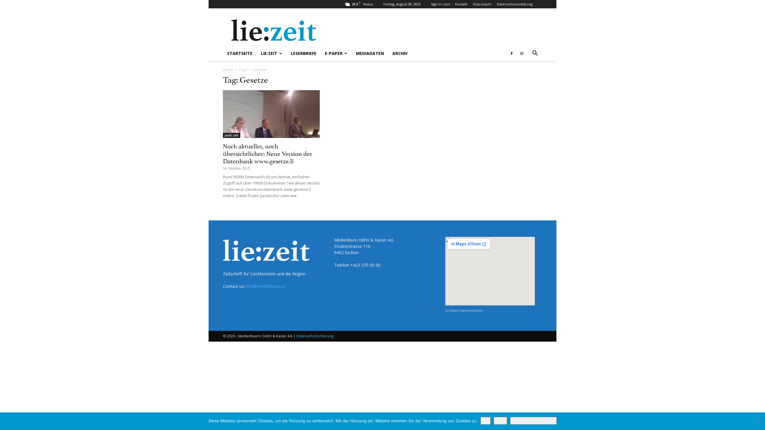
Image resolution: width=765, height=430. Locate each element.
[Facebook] (511, 53)
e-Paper (333, 53)
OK (485, 420)
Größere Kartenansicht (464, 310)
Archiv (400, 53)
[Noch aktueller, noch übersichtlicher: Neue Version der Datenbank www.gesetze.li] (271, 114)
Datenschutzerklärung (515, 4)
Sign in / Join (440, 4)
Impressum (482, 4)
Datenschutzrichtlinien (533, 420)
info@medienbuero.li (266, 286)
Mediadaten (370, 53)
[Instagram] (521, 53)
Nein (500, 420)
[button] (535, 54)
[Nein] (758, 421)
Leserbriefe (303, 53)
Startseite (240, 53)
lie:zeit (269, 53)
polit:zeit (231, 135)
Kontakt (461, 4)
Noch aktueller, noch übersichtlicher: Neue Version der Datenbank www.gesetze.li (267, 153)
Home (228, 69)
